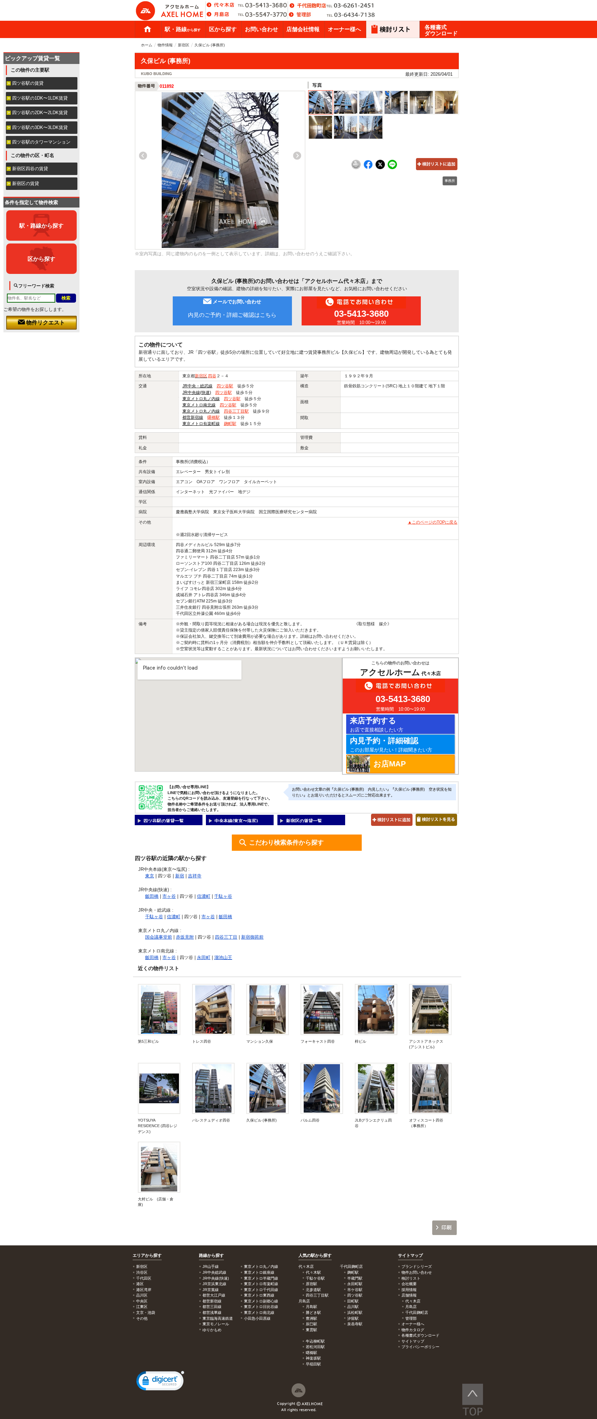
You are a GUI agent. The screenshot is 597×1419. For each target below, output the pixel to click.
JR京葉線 (210, 1290)
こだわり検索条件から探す (286, 842)
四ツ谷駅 (225, 386)
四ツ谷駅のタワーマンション (41, 142)
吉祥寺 (194, 875)
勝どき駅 (313, 1312)
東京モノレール (215, 1324)
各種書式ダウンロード (441, 30)
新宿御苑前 (252, 937)
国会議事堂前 (158, 937)
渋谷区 (142, 1272)
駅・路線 (183, 29)
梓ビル (362, 1041)
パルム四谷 (310, 1120)
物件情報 (165, 45)
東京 (149, 875)
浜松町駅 (354, 1312)
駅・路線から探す (41, 225)
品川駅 (353, 1307)
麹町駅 (230, 423)
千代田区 (143, 1278)
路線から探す (211, 1255)
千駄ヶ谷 (223, 896)
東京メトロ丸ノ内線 (201, 398)
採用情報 (409, 1290)
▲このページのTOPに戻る (432, 522)
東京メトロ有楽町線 (201, 423)
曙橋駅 (213, 417)
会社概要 (409, 1284)
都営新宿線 (192, 417)
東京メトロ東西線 (259, 1295)
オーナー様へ (344, 29)
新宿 (179, 875)
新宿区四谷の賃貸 (30, 168)
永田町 (203, 957)
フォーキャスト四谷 (318, 1041)
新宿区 (183, 45)
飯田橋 (152, 896)
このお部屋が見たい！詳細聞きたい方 (391, 744)
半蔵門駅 (354, 1278)
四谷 (212, 376)
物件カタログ (412, 1330)
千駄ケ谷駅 (315, 1278)
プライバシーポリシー (420, 1347)
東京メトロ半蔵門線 (261, 1278)
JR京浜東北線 (214, 1284)
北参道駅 (313, 1290)
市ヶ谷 (169, 896)
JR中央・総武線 (197, 386)
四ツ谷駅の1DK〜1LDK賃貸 (40, 98)
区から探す (223, 29)
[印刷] (356, 168)
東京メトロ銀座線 (259, 1272)
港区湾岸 (143, 1290)
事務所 (450, 181)
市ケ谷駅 (354, 1290)
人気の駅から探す (315, 1255)
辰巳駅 (311, 1324)
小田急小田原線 (257, 1318)
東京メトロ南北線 (199, 405)
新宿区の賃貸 (25, 183)
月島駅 (311, 1307)
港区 (140, 1284)
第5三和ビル (148, 1041)
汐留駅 (353, 1318)
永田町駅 (354, 1284)
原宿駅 (311, 1284)
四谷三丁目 (226, 937)
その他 (142, 1318)
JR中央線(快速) (196, 392)
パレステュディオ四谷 (211, 1120)
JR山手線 (210, 1266)
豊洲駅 (311, 1318)
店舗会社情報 (303, 29)
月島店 (411, 1307)
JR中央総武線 (214, 1272)
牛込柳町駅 (315, 1341)
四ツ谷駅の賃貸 (28, 83)
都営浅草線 (211, 1312)
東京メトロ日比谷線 (261, 1307)
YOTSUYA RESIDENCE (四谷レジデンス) (157, 1126)
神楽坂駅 (313, 1358)
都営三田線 (211, 1307)
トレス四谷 (203, 1041)
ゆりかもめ (211, 1330)
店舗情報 (409, 1295)
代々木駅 (313, 1272)
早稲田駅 (313, 1364)
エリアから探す (147, 1255)
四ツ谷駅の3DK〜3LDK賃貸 (40, 127)
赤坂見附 (185, 937)
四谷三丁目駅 (236, 411)
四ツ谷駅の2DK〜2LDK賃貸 (40, 112)
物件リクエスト (45, 322)
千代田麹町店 (416, 1312)
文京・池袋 (145, 1312)
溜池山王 (223, 957)
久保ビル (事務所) (261, 1120)
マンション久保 (259, 1041)
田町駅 (353, 1301)
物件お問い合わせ (416, 1272)
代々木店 (412, 1301)
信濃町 (203, 896)
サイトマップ (410, 1255)
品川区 (142, 1295)
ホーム (147, 29)
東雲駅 (311, 1330)
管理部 (411, 1318)
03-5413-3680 (361, 313)
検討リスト (410, 1278)
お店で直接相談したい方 (376, 724)
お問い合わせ (261, 29)
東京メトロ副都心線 (261, 1301)
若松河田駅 (315, 1347)
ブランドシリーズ (416, 1266)
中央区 (142, 1301)
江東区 (142, 1307)
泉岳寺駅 (354, 1324)
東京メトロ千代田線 (261, 1290)
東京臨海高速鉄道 (217, 1318)
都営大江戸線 (213, 1295)
